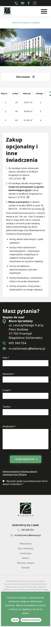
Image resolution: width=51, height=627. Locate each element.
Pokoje (39, 93)
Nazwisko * (8, 373)
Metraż (26, 93)
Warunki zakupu (25, 562)
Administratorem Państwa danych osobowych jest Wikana (20, 473)
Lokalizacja (25, 553)
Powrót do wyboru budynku (26, 22)
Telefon (6, 406)
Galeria (25, 558)
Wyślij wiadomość (25, 459)
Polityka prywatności (31, 620)
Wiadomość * (9, 426)
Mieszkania (25, 543)
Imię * (6, 357)
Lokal (15, 93)
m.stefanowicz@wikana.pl (22, 3)
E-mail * (7, 390)
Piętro (4, 93)
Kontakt (25, 567)
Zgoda (15, 620)
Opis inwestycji (25, 548)
